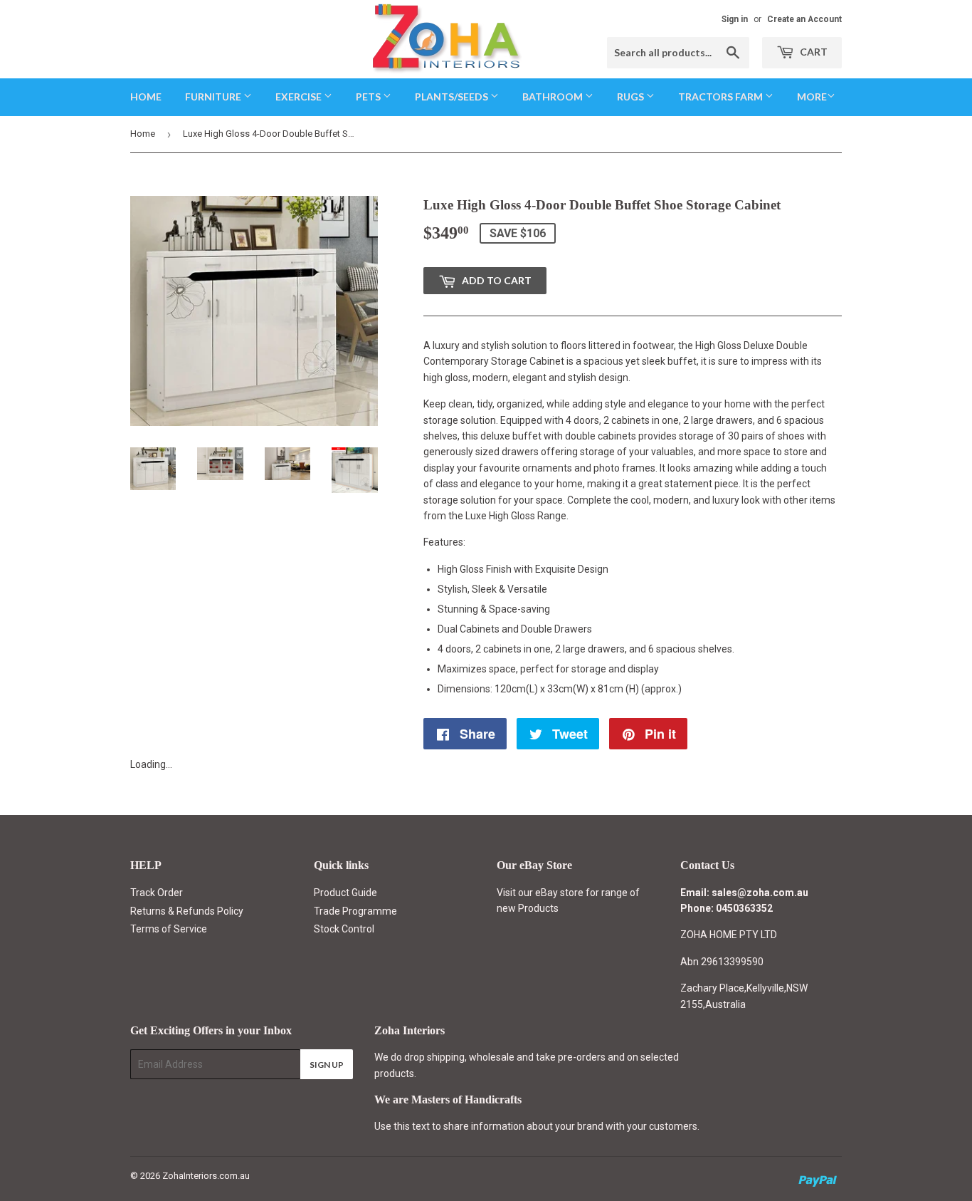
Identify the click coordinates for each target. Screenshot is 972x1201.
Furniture (214, 96)
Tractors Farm (721, 96)
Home (146, 96)
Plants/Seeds (452, 96)
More (812, 96)
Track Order (156, 892)
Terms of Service (168, 929)
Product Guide (345, 892)
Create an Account (804, 19)
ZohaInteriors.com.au (206, 1175)
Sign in (735, 19)
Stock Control (344, 929)
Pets (369, 96)
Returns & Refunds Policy (186, 911)
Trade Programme (355, 911)
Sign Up (327, 1064)
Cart (813, 52)
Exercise (299, 96)
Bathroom (553, 96)
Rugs (631, 96)
